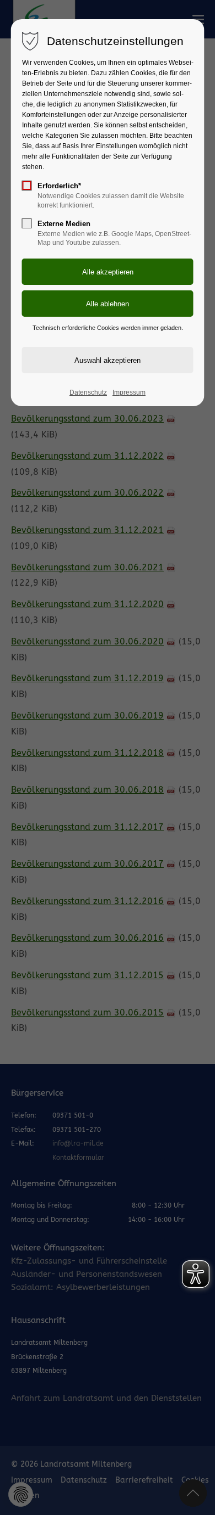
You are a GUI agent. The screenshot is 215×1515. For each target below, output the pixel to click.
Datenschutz (88, 392)
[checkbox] (27, 185)
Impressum (129, 392)
